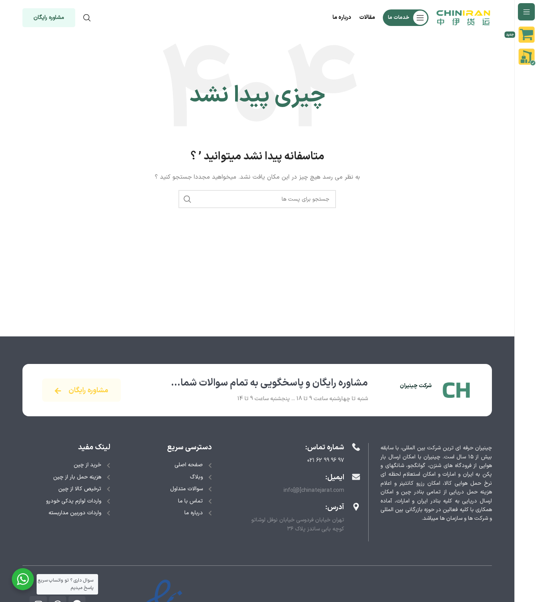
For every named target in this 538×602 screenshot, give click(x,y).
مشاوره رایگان (48, 17)
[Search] (87, 18)
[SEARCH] (187, 199)
